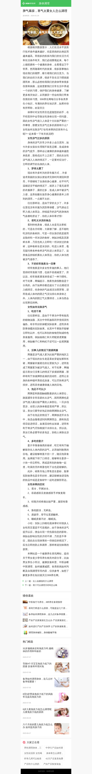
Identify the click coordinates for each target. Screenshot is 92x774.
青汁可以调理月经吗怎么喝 (45, 585)
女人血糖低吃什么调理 (43, 581)
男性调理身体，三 (32, 748)
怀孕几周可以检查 (32, 758)
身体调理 (44, 3)
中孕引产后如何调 (54, 748)
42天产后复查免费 (54, 758)
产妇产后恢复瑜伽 (52, 764)
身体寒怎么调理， (54, 753)
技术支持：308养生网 (46, 771)
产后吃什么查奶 (31, 764)
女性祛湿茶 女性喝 (33, 753)
